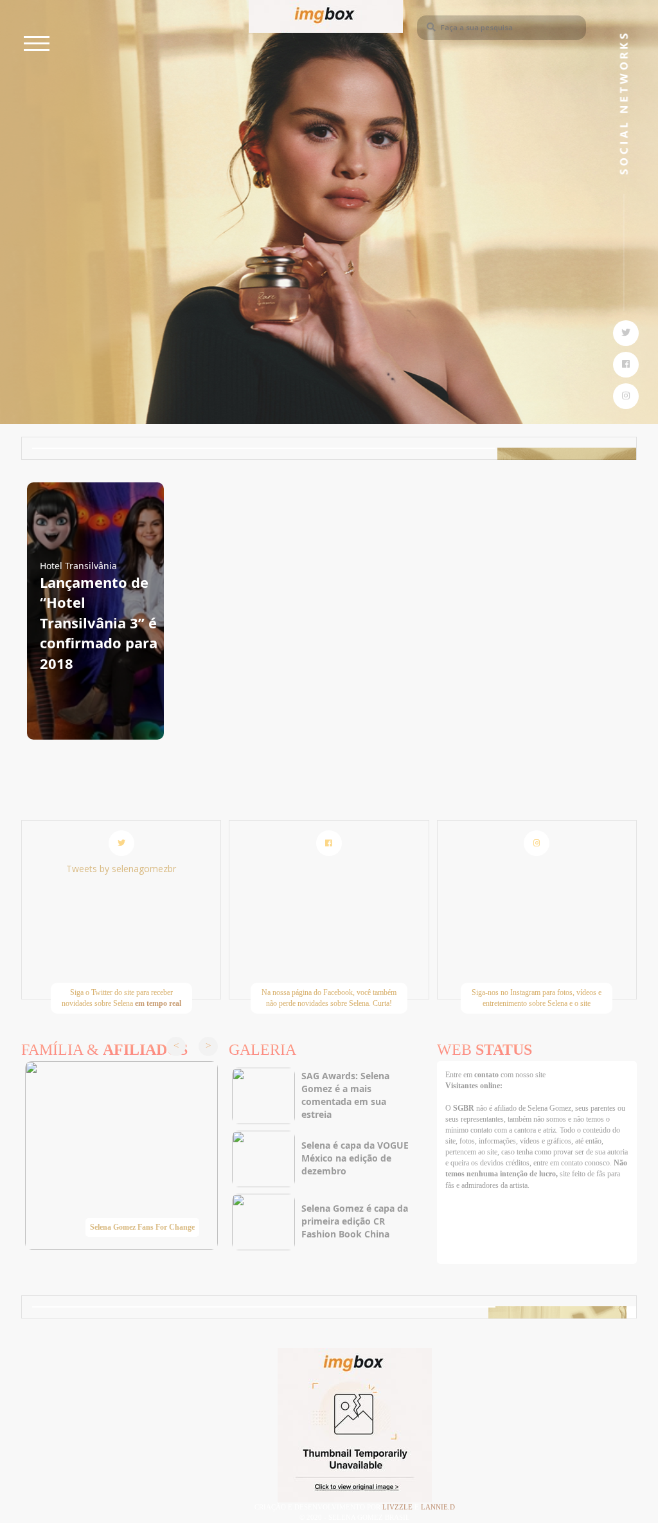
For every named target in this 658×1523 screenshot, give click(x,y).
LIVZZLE (398, 1507)
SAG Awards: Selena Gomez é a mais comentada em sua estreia (345, 1095)
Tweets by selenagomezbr (121, 868)
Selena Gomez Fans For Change (142, 1227)
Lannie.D (438, 1507)
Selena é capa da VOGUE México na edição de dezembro (355, 1158)
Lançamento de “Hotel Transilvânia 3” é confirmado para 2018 (98, 622)
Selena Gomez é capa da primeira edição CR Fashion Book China (354, 1221)
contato (487, 1074)
